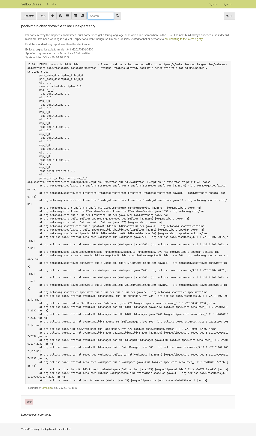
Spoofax (29, 15)
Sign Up (227, 4)
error (29, 402)
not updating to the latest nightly (184, 39)
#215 (229, 15)
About (51, 4)
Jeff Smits (47, 388)
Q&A (43, 15)
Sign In (213, 4)
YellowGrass (31, 4)
